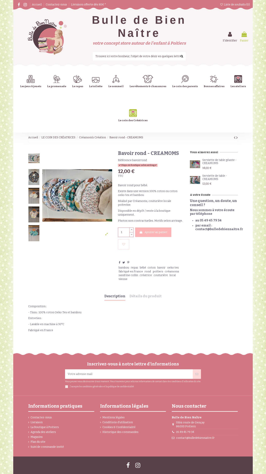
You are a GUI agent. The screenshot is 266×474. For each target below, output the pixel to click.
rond (147, 271)
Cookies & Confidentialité (119, 427)
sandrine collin (128, 275)
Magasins (37, 437)
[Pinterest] (128, 262)
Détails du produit (145, 296)
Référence (125, 160)
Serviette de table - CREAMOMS (214, 177)
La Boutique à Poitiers (45, 427)
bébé (143, 267)
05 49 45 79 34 (185, 432)
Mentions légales (113, 417)
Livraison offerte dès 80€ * (88, 4)
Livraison (37, 422)
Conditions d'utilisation (117, 422)
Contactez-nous (57, 4)
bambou (124, 267)
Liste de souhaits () (236, 4)
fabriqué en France (131, 271)
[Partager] (119, 262)
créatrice (146, 275)
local (172, 275)
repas (134, 267)
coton (152, 267)
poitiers (158, 271)
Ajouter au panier (156, 232)
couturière (161, 275)
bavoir (161, 267)
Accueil (37, 4)
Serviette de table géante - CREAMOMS (219, 161)
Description (114, 296)
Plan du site (38, 441)
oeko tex (173, 267)
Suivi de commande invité (47, 447)
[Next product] (237, 137)
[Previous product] (235, 137)
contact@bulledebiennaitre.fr (195, 438)
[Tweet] (123, 262)
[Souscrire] (197, 374)
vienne (123, 279)
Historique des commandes (120, 432)
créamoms (172, 271)
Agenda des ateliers (43, 432)
